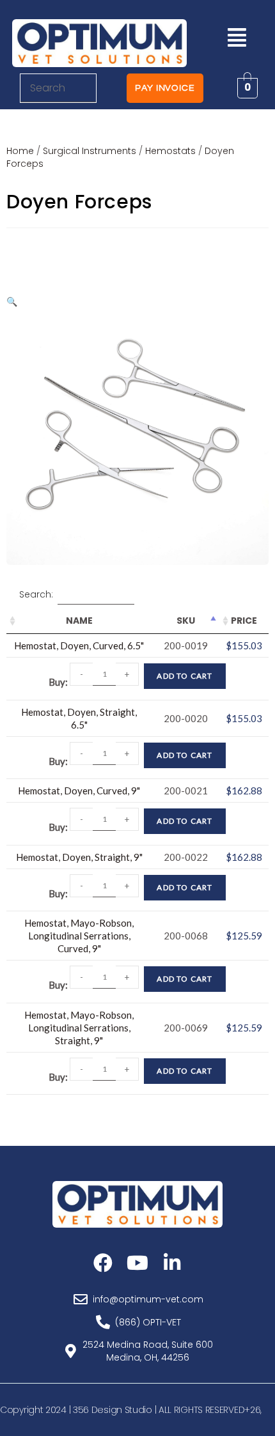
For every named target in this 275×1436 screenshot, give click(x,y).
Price (244, 620)
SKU (186, 620)
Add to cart (184, 676)
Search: (36, 594)
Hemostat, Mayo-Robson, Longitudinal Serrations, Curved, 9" (79, 935)
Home (20, 150)
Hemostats (170, 150)
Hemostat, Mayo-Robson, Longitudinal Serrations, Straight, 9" (79, 1027)
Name (79, 620)
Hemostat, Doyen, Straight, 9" (79, 857)
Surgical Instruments (89, 150)
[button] (236, 37)
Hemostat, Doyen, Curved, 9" (79, 790)
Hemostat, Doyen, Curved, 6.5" (79, 645)
